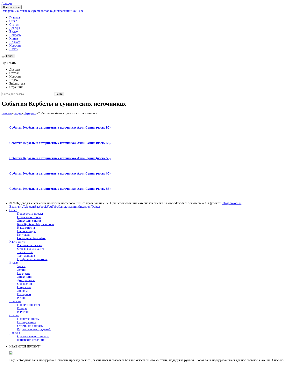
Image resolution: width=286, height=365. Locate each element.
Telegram (33, 10)
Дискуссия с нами (29, 220)
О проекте (24, 287)
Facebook (45, 10)
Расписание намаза (29, 245)
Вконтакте (20, 10)
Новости (15, 45)
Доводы (7, 3)
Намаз (13, 49)
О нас (13, 21)
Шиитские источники (31, 339)
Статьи (14, 24)
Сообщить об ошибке (31, 238)
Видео (13, 31)
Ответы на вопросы (30, 325)
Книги (13, 38)
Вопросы (15, 35)
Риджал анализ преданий (34, 329)
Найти (58, 94)
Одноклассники (61, 10)
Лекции (22, 269)
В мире (22, 308)
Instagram (8, 10)
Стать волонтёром (29, 217)
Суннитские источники (33, 336)
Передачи (23, 273)
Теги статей (25, 252)
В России (23, 311)
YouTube (77, 10)
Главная (14, 17)
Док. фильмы (26, 280)
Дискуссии (24, 276)
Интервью (24, 294)
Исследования (26, 322)
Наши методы (26, 231)
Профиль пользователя (32, 259)
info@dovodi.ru (231, 203)
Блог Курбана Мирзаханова (35, 224)
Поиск (9, 56)
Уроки (21, 266)
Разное (21, 297)
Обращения (24, 283)
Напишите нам (11, 7)
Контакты (23, 234)
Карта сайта (17, 241)
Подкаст (14, 42)
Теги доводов (26, 255)
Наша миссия (26, 227)
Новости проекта (28, 304)
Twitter (95, 206)
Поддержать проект (30, 213)
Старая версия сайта (30, 248)
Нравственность (28, 318)
